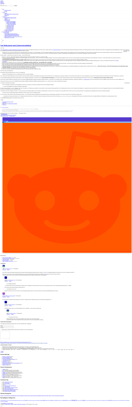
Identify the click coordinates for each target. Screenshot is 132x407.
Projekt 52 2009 (11, 26)
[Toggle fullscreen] (1, 405)
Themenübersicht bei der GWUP (7, 101)
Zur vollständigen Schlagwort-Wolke (7, 403)
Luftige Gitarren (7, 386)
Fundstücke (26, 395)
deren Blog (4, 102)
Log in (36, 404)
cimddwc (1, 0)
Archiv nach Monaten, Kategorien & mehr (11, 14)
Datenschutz (2, 3)
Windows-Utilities (13, 36)
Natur (45, 395)
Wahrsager (14, 115)
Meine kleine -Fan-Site (9, 37)
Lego (56, 400)
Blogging (1, 395)
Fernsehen (30, 400)
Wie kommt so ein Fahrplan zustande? (8, 359)
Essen (28, 400)
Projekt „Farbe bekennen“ (11, 24)
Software (97, 400)
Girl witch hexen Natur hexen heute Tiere (11, 389)
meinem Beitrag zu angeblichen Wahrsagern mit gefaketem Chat (12, 49)
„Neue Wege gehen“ (5, 259)
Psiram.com (4, 104)
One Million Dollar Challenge (12, 103)
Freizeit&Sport (21, 395)
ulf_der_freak (4, 295)
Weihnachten (120, 400)
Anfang (2, 342)
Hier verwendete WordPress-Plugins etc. (11, 33)
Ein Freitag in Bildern (6, 357)
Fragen (18, 395)
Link (29, 342)
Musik (43, 395)
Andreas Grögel (7, 404)
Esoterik (8, 115)
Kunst (54, 400)
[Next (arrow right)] (1, 406)
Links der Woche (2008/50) (6, 257)
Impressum (2, 2)
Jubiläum (49, 400)
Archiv (3, 12)
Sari (3, 370)
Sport (101, 400)
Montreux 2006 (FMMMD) (11, 22)
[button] (5, 121)
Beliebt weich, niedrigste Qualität (10, 390)
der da (48, 274)
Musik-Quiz (58, 400)
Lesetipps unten (86, 79)
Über (3, 9)
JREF (3, 103)
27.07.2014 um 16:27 (11, 304)
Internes (46, 400)
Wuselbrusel (127, 400)
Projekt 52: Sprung (5, 364)
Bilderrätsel (15, 400)
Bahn (10, 400)
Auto (8, 400)
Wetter (125, 400)
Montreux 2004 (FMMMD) (11, 21)
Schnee (89, 400)
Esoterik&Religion (4, 114)
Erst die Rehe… (5, 361)
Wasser (118, 400)
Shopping (95, 400)
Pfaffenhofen (65, 400)
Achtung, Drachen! (5, 260)
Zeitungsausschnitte (2, 401)
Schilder (87, 400)
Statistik (6, 11)
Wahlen (116, 400)
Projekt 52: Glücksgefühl (6, 356)
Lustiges (6, 18)
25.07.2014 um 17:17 (8, 268)
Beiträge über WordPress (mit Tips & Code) (12, 35)
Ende (5, 342)
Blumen (21, 400)
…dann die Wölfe (5, 360)
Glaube (43, 400)
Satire (85, 400)
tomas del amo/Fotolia (5, 107)
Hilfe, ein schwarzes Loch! (9, 388)
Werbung (123, 400)
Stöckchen (106, 400)
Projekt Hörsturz (78, 400)
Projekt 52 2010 (11, 27)
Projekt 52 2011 (11, 28)
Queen (81, 400)
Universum (114, 400)
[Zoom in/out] (2, 405)
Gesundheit (40, 400)
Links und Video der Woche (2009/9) (8, 258)
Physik (11, 115)
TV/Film (53, 395)
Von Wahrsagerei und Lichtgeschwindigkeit (15, 45)
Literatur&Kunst (39, 395)
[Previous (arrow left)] (0, 406)
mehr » (46, 343)
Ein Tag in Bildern (8, 383)
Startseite (12, 404)
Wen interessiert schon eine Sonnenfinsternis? (11, 363)
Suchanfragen (110, 400)
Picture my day (69, 400)
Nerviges (61, 400)
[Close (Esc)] (0, 405)
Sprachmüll (103, 400)
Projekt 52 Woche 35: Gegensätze (10, 391)
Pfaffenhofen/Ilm (7, 19)
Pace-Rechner (7, 32)
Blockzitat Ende (25, 342)
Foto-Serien (33, 400)
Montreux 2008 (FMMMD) (11, 23)
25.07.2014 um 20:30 (11, 295)
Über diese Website (8, 10)
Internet (32, 395)
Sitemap (6, 15)
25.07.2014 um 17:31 (11, 280)
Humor (29, 395)
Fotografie (36, 400)
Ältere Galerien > (7, 20)
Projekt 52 (74, 400)
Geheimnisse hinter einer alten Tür (10, 385)
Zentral (2, 351)
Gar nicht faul (7, 382)
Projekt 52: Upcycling (6, 362)
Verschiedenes (57, 395)
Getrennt (1, 352)
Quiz (84, 400)
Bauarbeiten (12, 400)
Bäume (23, 400)
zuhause (6, 401)
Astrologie (7, 400)
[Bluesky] (3, 41)
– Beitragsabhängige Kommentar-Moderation (12, 34)
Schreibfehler (92, 400)
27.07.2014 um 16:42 (12, 313)
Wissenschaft (61, 395)
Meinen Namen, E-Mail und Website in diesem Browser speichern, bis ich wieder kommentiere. (17, 329)
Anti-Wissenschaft (4, 115)
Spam (99, 400)
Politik (47, 395)
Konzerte (51, 400)
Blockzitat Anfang (20, 342)
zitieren (8, 269)
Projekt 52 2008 (11, 25)
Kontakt (1, 1)
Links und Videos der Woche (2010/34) (11, 387)
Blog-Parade (18, 400)
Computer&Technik (7, 395)
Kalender (34, 395)
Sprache (50, 395)
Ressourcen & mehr (5, 31)
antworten (4, 269)
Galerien (3, 16)
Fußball (38, 400)
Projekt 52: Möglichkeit (6, 358)
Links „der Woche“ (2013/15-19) (7, 261)
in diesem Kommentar (56, 49)
